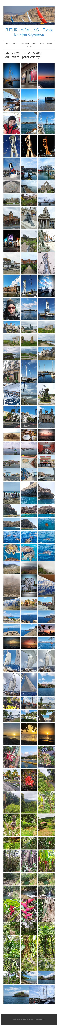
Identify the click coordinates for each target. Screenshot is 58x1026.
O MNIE (42, 43)
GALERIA (49, 43)
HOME (7, 43)
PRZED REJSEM (25, 43)
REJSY (14, 43)
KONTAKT (29, 46)
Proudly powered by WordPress (20, 1019)
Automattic (42, 1019)
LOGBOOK (34, 43)
